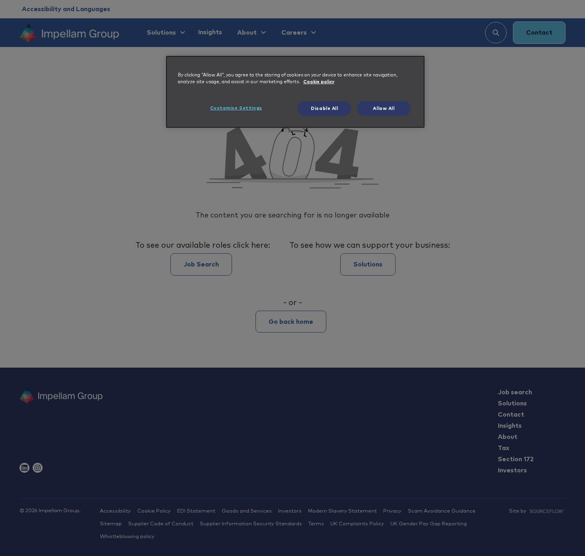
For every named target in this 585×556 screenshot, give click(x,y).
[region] (295, 92)
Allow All (383, 108)
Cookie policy (318, 82)
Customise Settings (236, 108)
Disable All (324, 108)
